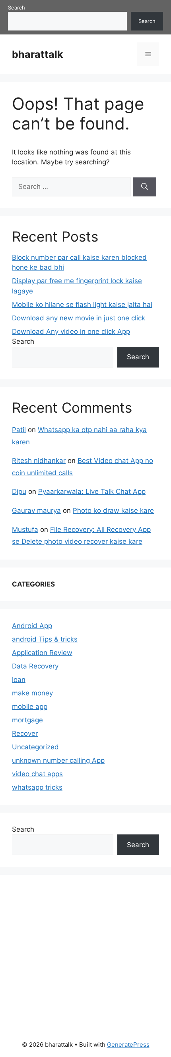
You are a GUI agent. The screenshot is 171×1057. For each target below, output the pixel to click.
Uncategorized (35, 747)
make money (32, 693)
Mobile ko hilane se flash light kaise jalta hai (82, 305)
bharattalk (37, 54)
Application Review (42, 653)
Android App (32, 626)
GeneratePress (128, 1044)
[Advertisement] (71, 952)
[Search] (144, 186)
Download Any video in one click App (71, 331)
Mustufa (25, 529)
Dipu (19, 491)
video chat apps (37, 774)
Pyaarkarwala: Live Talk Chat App (92, 491)
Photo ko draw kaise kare (113, 510)
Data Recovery (35, 666)
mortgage (27, 720)
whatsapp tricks (37, 787)
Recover (25, 733)
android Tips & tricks (45, 639)
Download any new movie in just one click (78, 318)
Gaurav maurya (36, 510)
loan (18, 680)
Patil (19, 430)
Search (16, 7)
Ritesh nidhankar (39, 461)
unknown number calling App (58, 760)
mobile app (29, 706)
